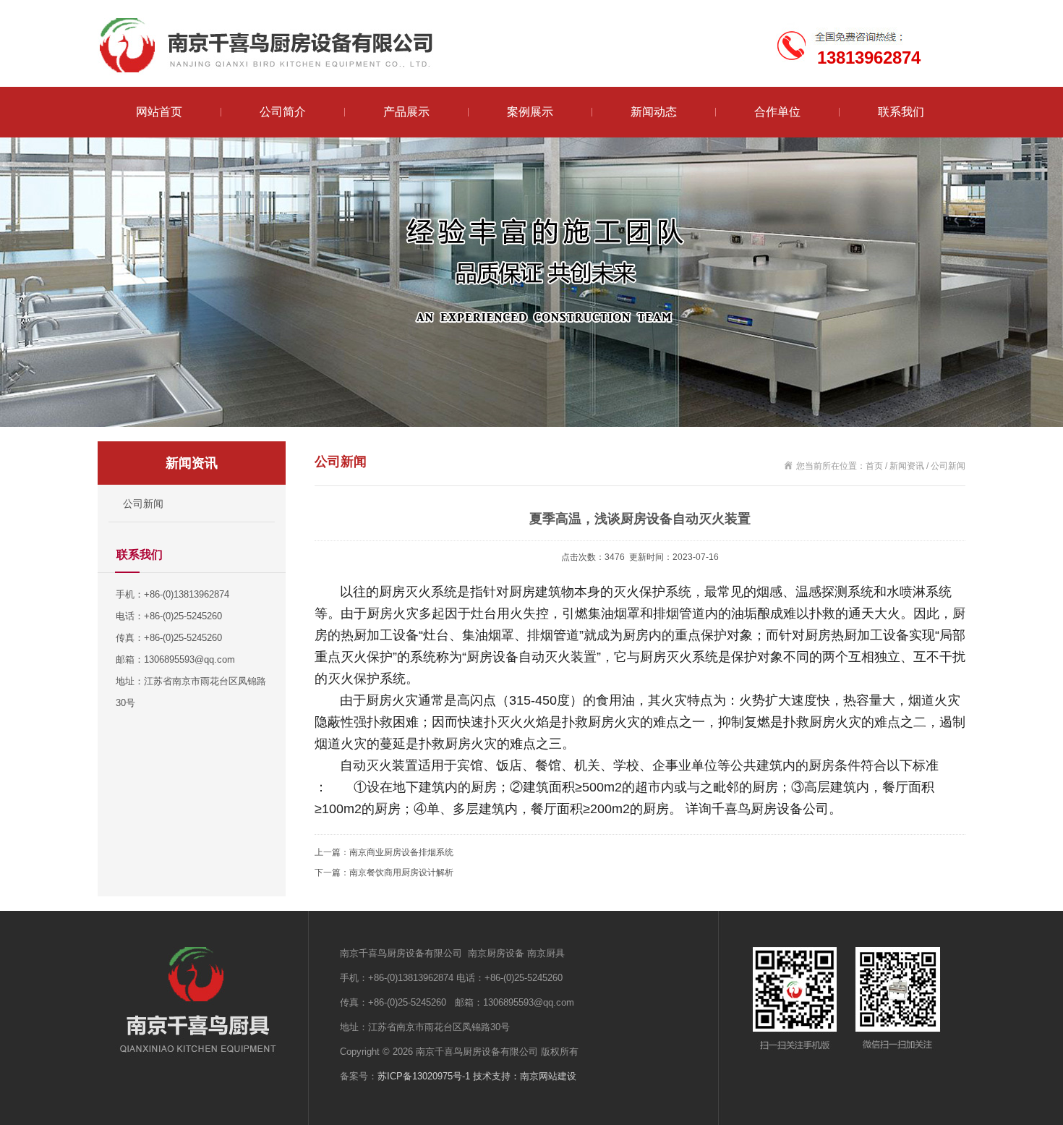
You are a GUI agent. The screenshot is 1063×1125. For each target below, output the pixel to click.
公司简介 (283, 112)
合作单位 (777, 112)
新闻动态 (654, 112)
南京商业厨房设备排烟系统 (401, 852)
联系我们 (901, 112)
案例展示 (530, 112)
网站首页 (159, 112)
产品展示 (406, 112)
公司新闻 (143, 503)
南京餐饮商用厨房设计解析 (401, 872)
